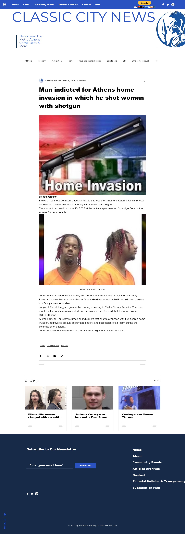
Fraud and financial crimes (89, 61)
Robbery (42, 61)
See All (157, 381)
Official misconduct (140, 61)
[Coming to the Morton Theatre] (139, 398)
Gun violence (53, 345)
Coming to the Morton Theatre (137, 416)
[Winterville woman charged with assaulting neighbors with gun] (45, 398)
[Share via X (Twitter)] (47, 355)
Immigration (56, 61)
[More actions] (144, 80)
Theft (69, 61)
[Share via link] (61, 355)
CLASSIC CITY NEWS (83, 16)
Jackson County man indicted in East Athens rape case (91, 416)
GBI (124, 61)
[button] (144, 4)
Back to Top (4, 521)
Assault (64, 345)
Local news (112, 61)
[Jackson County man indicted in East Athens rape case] (92, 398)
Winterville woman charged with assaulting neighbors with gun (45, 416)
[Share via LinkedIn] (54, 355)
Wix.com (113, 525)
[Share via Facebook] (40, 355)
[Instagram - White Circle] (172, 4)
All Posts (28, 61)
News (42, 345)
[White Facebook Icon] (27, 493)
